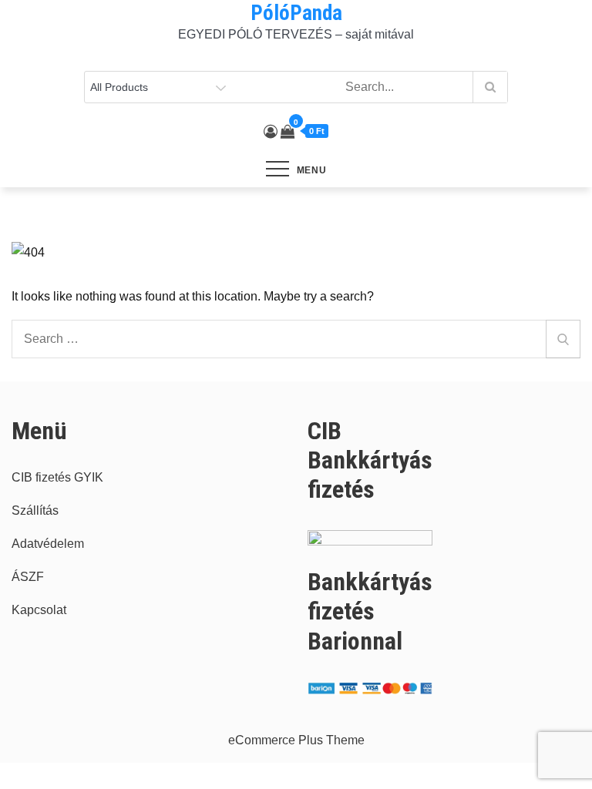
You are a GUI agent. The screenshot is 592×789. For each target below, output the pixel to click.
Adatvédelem (48, 543)
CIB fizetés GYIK (57, 477)
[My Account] (271, 131)
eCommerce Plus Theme (296, 740)
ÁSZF (28, 576)
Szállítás (35, 510)
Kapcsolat (39, 609)
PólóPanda (296, 13)
